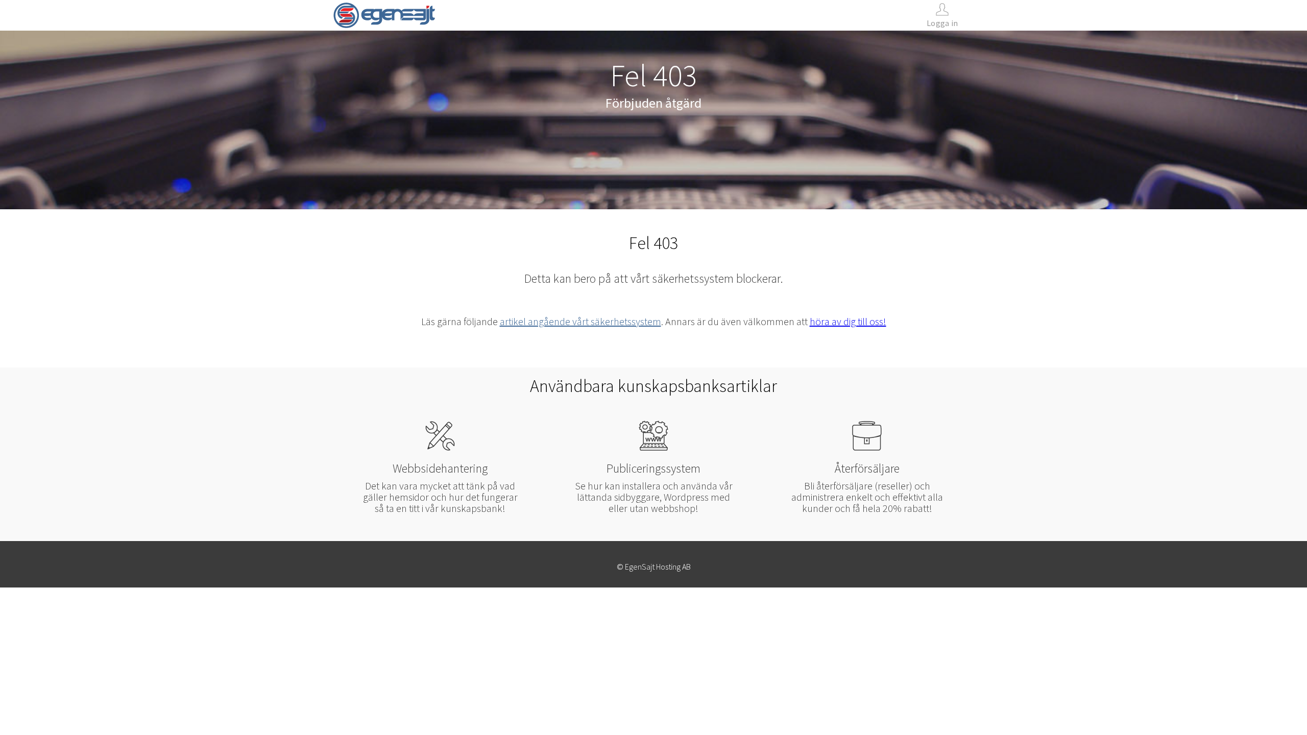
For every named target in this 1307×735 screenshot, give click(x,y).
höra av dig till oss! (848, 321)
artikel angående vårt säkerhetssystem (580, 321)
